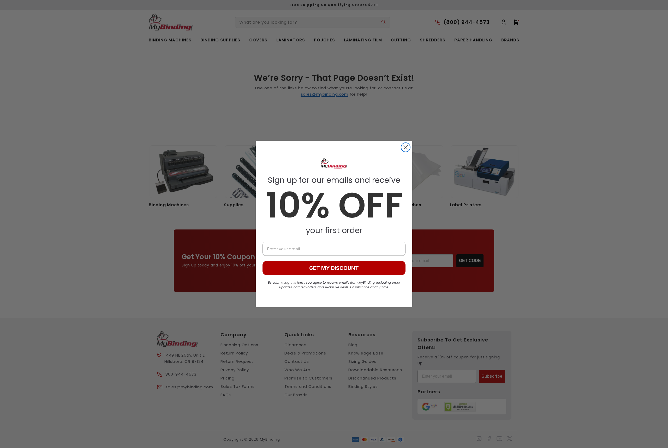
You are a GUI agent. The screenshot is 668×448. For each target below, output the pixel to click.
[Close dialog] (405, 147)
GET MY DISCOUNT (334, 268)
